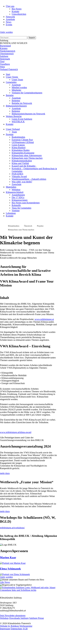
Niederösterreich (7, 51)
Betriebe (10, 95)
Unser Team (17, 79)
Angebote (10, 19)
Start (8, 74)
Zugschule (16, 184)
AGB (25, 628)
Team (14, 132)
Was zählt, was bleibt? (22, 181)
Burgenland (5, 45)
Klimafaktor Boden (21, 150)
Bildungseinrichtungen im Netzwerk (28, 113)
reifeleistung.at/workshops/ (12, 527)
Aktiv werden (6, 32)
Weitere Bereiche (14, 116)
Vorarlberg (5, 64)
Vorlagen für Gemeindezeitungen (27, 92)
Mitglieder (16, 90)
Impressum (5, 628)
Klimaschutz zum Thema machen (27, 158)
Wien (2, 66)
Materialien (11, 187)
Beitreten (16, 100)
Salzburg (4, 56)
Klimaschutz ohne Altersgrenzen (27, 155)
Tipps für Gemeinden (21, 208)
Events (9, 24)
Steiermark (5, 59)
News (8, 22)
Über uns (10, 6)
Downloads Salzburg (19, 618)
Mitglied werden (19, 87)
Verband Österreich (9, 69)
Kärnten (3, 48)
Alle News (5, 582)
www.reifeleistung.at (44, 319)
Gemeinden (11, 82)
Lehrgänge (11, 213)
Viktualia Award (19, 176)
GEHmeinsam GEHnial (23, 142)
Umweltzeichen (19, 14)
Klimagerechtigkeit (14, 192)
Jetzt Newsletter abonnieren (12, 615)
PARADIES (17, 174)
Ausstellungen (18, 195)
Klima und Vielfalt (20, 163)
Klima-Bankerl (18, 147)
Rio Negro (16, 9)
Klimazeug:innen (19, 200)
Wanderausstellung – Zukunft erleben (29, 179)
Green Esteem (18, 145)
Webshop (16, 189)
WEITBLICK (18, 121)
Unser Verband (13, 129)
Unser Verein (12, 77)
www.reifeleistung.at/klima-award (15, 432)
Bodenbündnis (18, 137)
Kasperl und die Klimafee (24, 166)
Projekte (9, 134)
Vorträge (16, 210)
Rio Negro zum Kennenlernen (26, 202)
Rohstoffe (16, 205)
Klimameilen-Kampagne (23, 153)
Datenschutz (16, 628)
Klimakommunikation (22, 160)
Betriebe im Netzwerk (22, 103)
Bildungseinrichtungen (16, 106)
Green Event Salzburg (22, 119)
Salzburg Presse (36, 618)
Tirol (2, 61)
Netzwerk (10, 16)
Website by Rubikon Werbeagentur (16, 626)
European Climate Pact (22, 139)
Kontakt (15, 11)
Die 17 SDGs (18, 197)
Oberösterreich (7, 53)
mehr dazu (5, 473)
